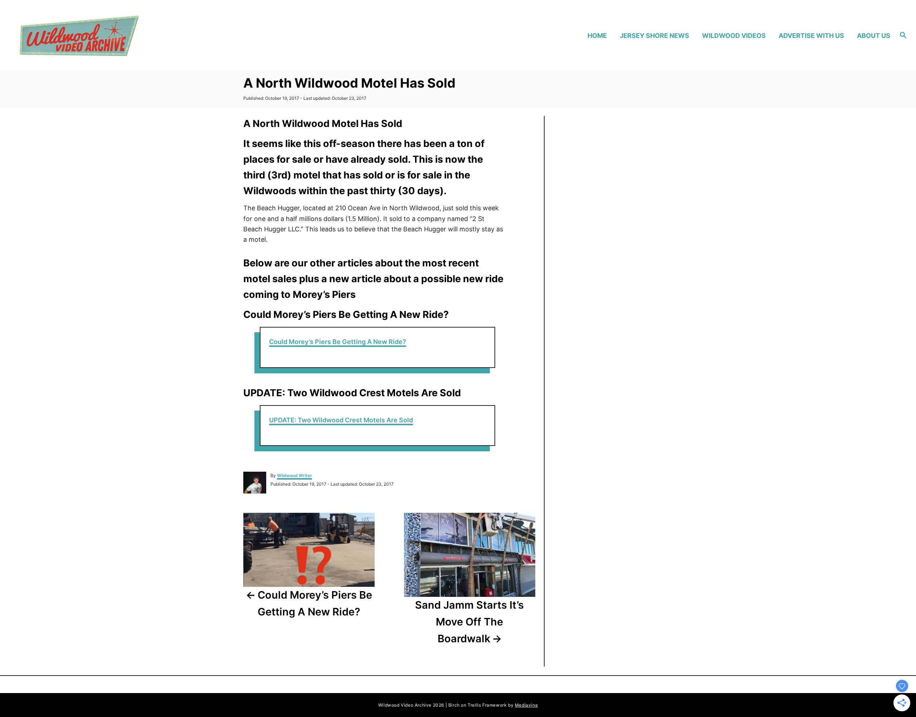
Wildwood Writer (294, 475)
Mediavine (526, 705)
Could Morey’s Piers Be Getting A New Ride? (337, 341)
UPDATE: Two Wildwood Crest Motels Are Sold (341, 420)
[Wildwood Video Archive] (125, 35)
